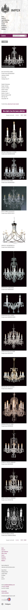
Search (3, 24)
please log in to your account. (13, 104)
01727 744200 (6, 586)
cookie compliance (5, 593)
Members (3, 29)
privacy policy (4, 591)
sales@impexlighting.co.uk (9, 584)
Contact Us (4, 27)
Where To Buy (4, 22)
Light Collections (5, 20)
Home (2, 16)
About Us (3, 18)
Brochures (3, 25)
